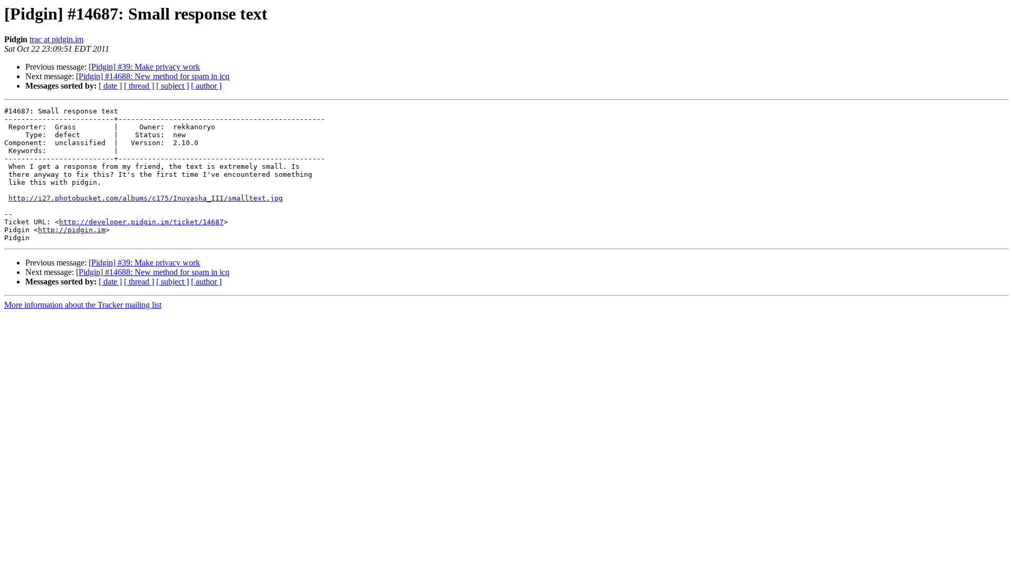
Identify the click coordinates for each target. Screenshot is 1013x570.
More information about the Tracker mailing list (82, 304)
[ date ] (110, 85)
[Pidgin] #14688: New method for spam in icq (153, 76)
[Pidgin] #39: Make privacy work (144, 66)
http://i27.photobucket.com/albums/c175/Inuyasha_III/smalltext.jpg (145, 198)
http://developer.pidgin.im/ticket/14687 (141, 222)
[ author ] (206, 85)
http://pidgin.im (72, 230)
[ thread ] (139, 85)
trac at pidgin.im (56, 39)
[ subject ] (172, 85)
